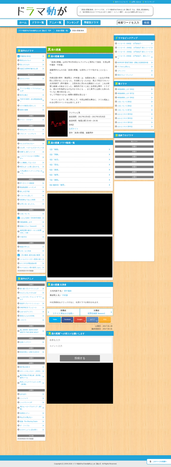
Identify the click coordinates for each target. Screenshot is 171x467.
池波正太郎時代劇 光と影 (29, 69)
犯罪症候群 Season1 (96, 313)
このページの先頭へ (160, 461)
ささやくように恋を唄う (29, 430)
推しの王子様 (25, 191)
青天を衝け (24, 95)
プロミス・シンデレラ (28, 134)
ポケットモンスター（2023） (30, 371)
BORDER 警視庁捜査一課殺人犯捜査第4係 (132, 62)
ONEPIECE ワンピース (28, 308)
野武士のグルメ (25, 60)
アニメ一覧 (55, 22)
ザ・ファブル (25, 426)
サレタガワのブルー (27, 144)
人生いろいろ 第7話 (124, 110)
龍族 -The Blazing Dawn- (29, 421)
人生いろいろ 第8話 (124, 106)
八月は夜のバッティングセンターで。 (31, 172)
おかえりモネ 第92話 (125, 118)
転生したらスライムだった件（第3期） (30, 383)
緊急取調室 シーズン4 (28, 187)
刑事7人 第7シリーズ (27, 152)
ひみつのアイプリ (26, 312)
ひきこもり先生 (25, 251)
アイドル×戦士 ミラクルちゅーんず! (31, 90)
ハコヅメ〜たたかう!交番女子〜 (30, 157)
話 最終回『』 (58, 185)
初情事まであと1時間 (27, 200)
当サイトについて (121, 2)
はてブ (93, 320)
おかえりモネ (25, 79)
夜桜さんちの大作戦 (27, 316)
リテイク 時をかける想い (63, 313)
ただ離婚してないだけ (28, 163)
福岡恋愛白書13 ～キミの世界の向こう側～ (30, 231)
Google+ (81, 320)
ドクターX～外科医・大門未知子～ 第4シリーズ (133, 57)
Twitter (55, 319)
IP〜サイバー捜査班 (27, 183)
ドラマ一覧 (38, 22)
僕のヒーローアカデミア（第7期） (31, 408)
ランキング (73, 22)
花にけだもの (25, 64)
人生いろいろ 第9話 (124, 102)
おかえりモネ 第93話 (125, 114)
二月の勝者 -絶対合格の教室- (30, 255)
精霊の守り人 (25, 247)
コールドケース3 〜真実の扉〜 (31, 259)
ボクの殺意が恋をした (28, 106)
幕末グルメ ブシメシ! (125, 75)
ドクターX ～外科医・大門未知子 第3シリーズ (134, 52)
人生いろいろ (25, 214)
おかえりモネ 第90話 (125, 126)
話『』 (55, 149)
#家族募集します (26, 222)
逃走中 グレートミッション (30, 303)
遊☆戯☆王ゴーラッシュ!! (29, 289)
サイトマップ (149, 2)
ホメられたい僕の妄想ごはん (30, 267)
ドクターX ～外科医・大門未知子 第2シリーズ (134, 48)
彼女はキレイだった (27, 130)
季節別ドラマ (91, 22)
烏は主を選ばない (26, 417)
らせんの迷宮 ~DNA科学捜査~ (31, 218)
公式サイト (73, 129)
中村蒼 (65, 295)
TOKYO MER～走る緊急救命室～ (31, 100)
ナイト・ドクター (26, 120)
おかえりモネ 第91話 (125, 122)
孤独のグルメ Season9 (28, 226)
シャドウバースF (26, 402)
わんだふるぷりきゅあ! (28, 293)
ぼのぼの (23, 394)
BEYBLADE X (25, 367)
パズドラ (23, 320)
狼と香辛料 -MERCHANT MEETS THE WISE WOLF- (29, 331)
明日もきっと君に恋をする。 (30, 167)
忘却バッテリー (25, 342)
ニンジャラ (24, 398)
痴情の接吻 (24, 110)
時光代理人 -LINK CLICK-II (29, 352)
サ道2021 (23, 237)
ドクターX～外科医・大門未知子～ (130, 43)
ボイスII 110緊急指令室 (28, 263)
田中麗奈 (68, 291)
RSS (104, 319)
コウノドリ (121, 71)
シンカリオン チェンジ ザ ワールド (31, 298)
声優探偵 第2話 (25, 56)
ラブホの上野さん (123, 67)
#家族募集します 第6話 (125, 97)
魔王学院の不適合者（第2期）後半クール (31, 376)
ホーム (23, 22)
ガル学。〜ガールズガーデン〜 (31, 148)
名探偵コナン (25, 413)
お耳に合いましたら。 (28, 204)
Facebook (68, 320)
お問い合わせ (136, 2)
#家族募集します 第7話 (125, 93)
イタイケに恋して (26, 196)
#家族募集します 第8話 (125, 89)
